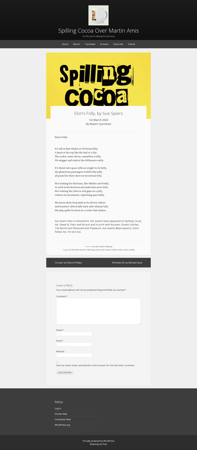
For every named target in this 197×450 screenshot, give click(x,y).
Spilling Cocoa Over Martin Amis (98, 30)
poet (103, 250)
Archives (104, 44)
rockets (114, 250)
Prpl (105, 444)
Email (59, 340)
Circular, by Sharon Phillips (68, 262)
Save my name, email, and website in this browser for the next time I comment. (95, 365)
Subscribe (118, 44)
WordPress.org (62, 424)
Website (60, 351)
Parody (95, 246)
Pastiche (102, 246)
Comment (62, 296)
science (120, 250)
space (126, 250)
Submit (131, 44)
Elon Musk (75, 250)
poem (98, 250)
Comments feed (63, 419)
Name (60, 330)
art (70, 250)
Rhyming (109, 246)
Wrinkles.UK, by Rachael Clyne (127, 262)
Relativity (94, 444)
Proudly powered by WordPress (98, 440)
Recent (76, 44)
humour (83, 250)
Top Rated (90, 44)
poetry (107, 250)
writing (132, 250)
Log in (58, 408)
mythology (91, 250)
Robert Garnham (100, 124)
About (65, 44)
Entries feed (61, 413)
